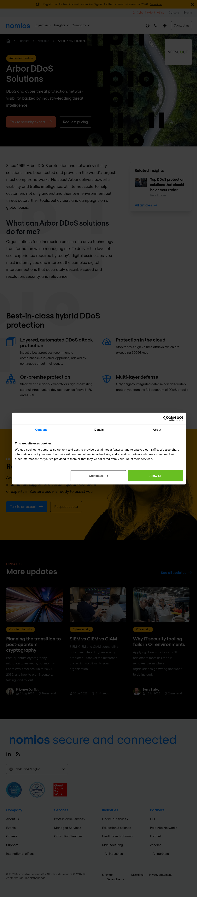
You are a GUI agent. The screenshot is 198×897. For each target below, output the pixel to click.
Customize (96, 475)
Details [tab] (99, 429)
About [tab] (157, 429)
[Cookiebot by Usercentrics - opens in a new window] (166, 418)
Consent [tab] (41, 429)
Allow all (155, 475)
